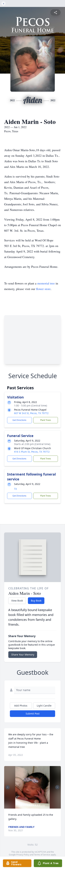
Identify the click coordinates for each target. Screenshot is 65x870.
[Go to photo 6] (31, 805)
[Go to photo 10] (39, 805)
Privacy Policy (22, 854)
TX (15, 488)
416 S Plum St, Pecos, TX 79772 (32, 451)
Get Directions (19, 420)
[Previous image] (8, 787)
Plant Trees (45, 420)
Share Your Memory (22, 654)
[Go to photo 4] (27, 805)
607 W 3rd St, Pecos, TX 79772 (31, 413)
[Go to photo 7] (33, 805)
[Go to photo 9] (37, 805)
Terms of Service (42, 854)
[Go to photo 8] (35, 805)
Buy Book (36, 600)
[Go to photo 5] (29, 805)
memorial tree (46, 283)
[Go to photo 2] (23, 805)
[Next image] (57, 787)
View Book (17, 600)
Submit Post (33, 713)
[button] (32, 787)
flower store (43, 289)
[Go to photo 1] (21, 805)
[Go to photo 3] (25, 805)
